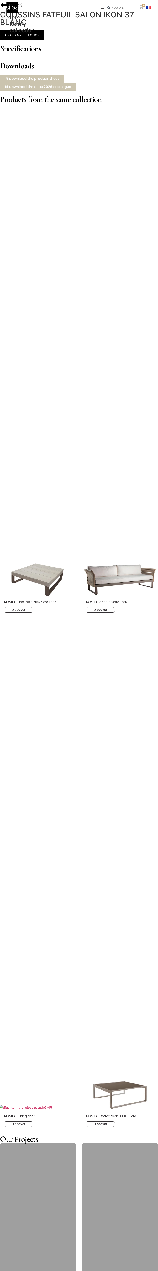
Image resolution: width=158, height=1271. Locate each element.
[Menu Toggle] (102, 8)
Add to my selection (22, 35)
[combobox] (121, 7)
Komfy (18, 24)
